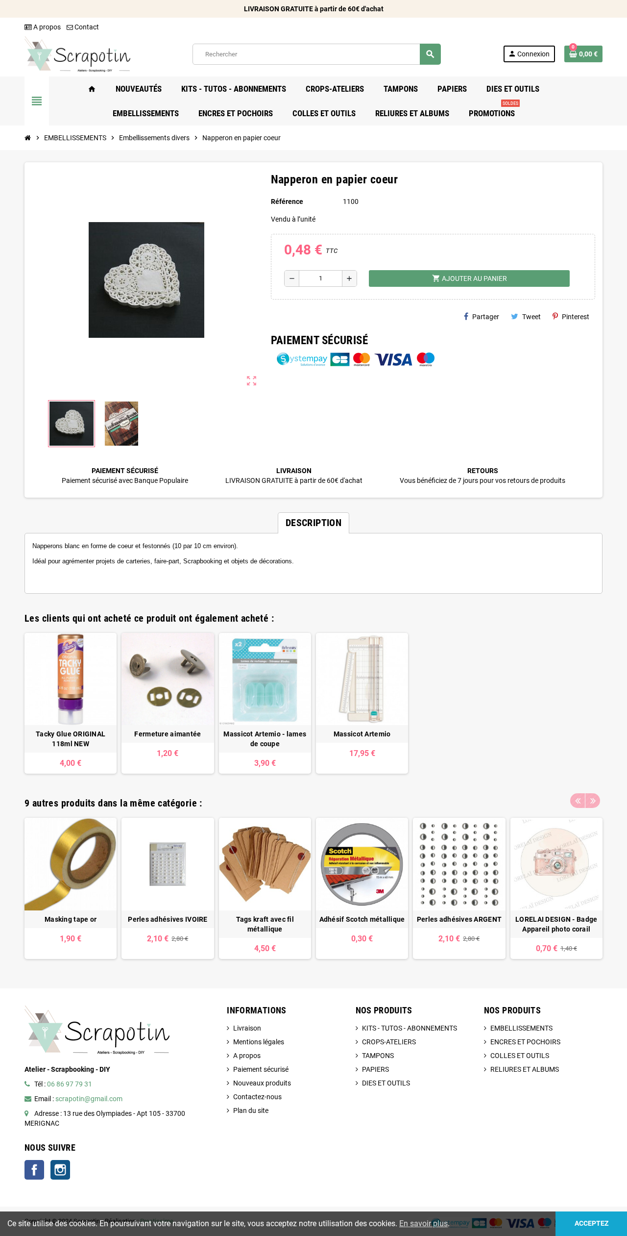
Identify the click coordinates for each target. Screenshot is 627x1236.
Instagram (60, 1170)
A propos (46, 27)
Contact (86, 27)
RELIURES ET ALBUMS (524, 1069)
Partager (485, 317)
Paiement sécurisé (261, 1069)
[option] (70, 703)
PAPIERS (375, 1069)
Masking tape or (70, 919)
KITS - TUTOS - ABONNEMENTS (409, 1028)
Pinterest (575, 317)
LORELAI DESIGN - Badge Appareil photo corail (556, 924)
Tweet (531, 317)
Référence (287, 201)
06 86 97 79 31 (69, 1084)
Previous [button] (577, 800)
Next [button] (592, 800)
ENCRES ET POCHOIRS (525, 1042)
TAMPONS (378, 1055)
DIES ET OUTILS (386, 1083)
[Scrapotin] (77, 53)
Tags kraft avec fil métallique (265, 924)
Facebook (34, 1170)
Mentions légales (258, 1042)
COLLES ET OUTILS (519, 1055)
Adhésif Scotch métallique (362, 919)
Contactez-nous (257, 1097)
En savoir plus (423, 1223)
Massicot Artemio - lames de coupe (264, 739)
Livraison (247, 1028)
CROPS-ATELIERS (389, 1042)
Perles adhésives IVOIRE (167, 919)
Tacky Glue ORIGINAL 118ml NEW (70, 739)
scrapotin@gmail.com (88, 1099)
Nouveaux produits (262, 1083)
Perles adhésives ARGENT (459, 919)
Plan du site (250, 1110)
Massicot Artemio (362, 734)
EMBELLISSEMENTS (521, 1028)
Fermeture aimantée (167, 734)
